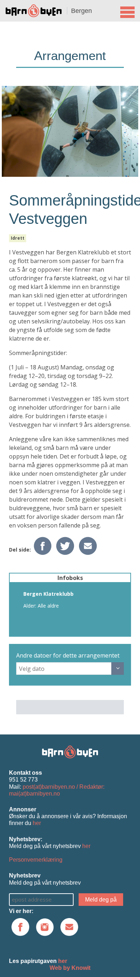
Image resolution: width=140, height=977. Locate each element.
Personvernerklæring (35, 860)
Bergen (81, 10)
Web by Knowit (70, 968)
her (37, 823)
